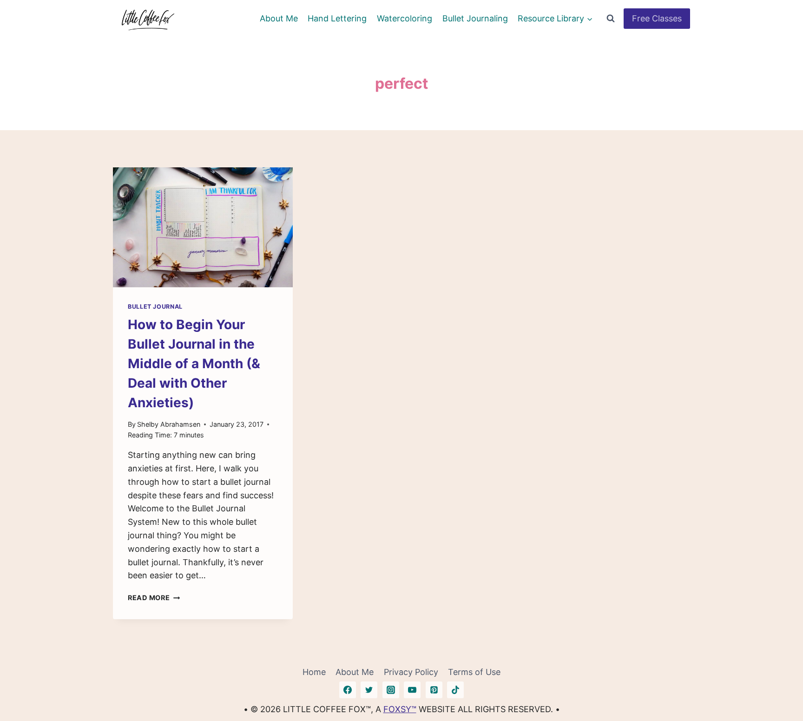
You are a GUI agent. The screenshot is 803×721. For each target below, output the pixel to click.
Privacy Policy (411, 672)
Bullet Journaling (475, 18)
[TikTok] (455, 689)
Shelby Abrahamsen (168, 424)
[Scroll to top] (779, 685)
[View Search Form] (610, 18)
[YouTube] (412, 689)
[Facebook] (347, 689)
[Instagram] (390, 689)
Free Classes (657, 18)
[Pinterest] (434, 689)
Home (314, 672)
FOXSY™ (399, 709)
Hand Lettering (337, 18)
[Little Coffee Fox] (148, 19)
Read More (154, 598)
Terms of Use (474, 672)
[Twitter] (369, 689)
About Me (279, 18)
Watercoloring (404, 18)
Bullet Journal (155, 306)
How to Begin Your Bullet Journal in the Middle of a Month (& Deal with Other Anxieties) (194, 363)
